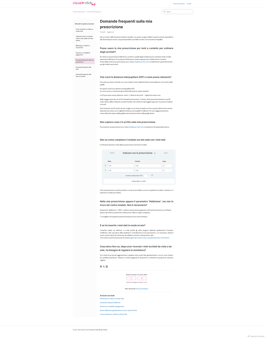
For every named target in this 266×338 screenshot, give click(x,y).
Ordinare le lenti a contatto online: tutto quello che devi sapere (84, 38)
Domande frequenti (94, 12)
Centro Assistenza (79, 12)
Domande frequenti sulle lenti (83, 68)
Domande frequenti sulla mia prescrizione (85, 61)
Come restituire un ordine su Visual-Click (84, 30)
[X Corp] (104, 267)
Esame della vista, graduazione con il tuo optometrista (118, 310)
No (142, 278)
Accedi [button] (189, 4)
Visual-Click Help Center (81, 330)
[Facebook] (101, 267)
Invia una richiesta (179, 4)
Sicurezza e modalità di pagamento (83, 54)
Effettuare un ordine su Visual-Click (83, 47)
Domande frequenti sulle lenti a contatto (83, 75)
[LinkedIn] (107, 267)
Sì (131, 278)
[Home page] (84, 6)
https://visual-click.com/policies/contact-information (151, 238)
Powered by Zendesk (257, 336)
